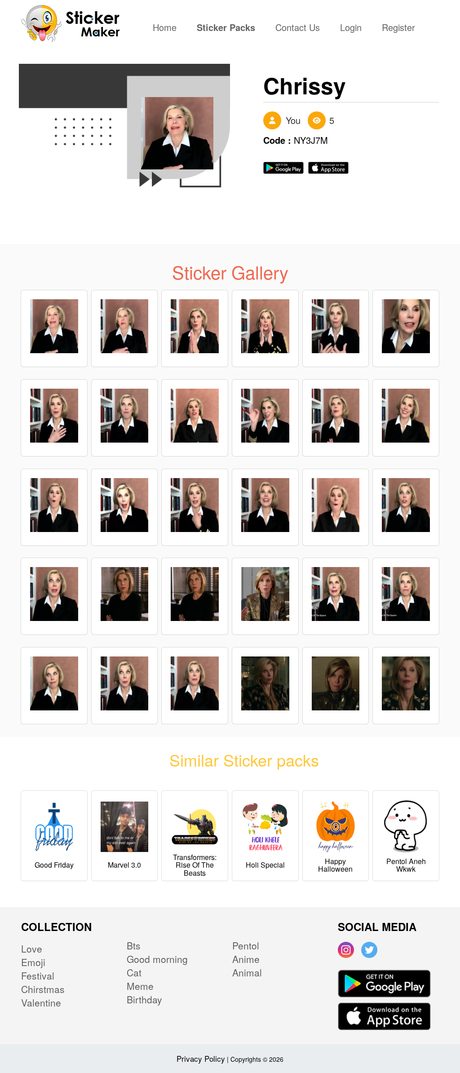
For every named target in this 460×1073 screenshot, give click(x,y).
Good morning (157, 959)
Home (167, 28)
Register (398, 28)
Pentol (245, 945)
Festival (37, 975)
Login (351, 28)
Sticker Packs (226, 28)
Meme (140, 986)
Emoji (33, 962)
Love (31, 948)
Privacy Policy (201, 1058)
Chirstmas (43, 989)
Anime (246, 959)
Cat (134, 972)
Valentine (41, 1002)
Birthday (144, 999)
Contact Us (297, 28)
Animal (247, 972)
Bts (134, 945)
